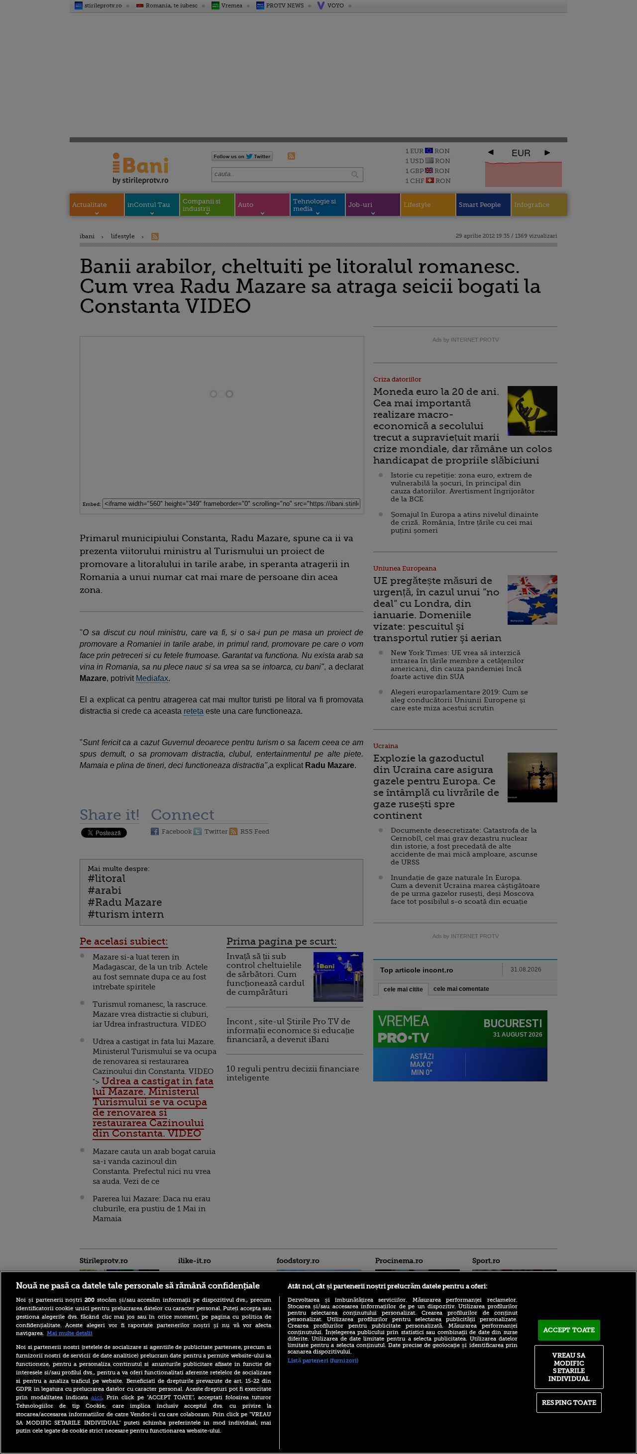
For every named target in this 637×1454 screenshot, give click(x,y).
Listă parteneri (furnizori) (323, 1360)
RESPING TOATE (569, 1402)
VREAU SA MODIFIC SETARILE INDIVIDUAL (569, 1367)
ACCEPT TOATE (569, 1330)
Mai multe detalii (70, 1333)
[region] (318, 1362)
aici (96, 1397)
